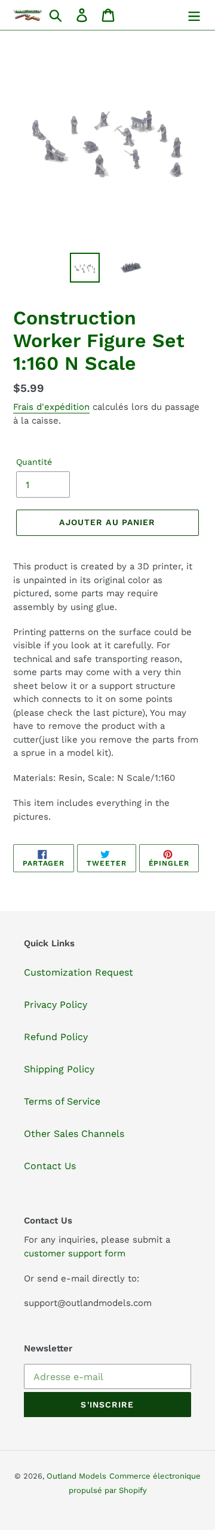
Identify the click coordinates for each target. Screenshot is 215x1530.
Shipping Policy (59, 1069)
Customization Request (78, 972)
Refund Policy (56, 1037)
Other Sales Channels (74, 1133)
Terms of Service (62, 1101)
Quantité (34, 462)
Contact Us (50, 1166)
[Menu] (194, 15)
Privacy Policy (55, 1004)
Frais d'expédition (51, 406)
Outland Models (76, 1475)
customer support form (74, 1253)
